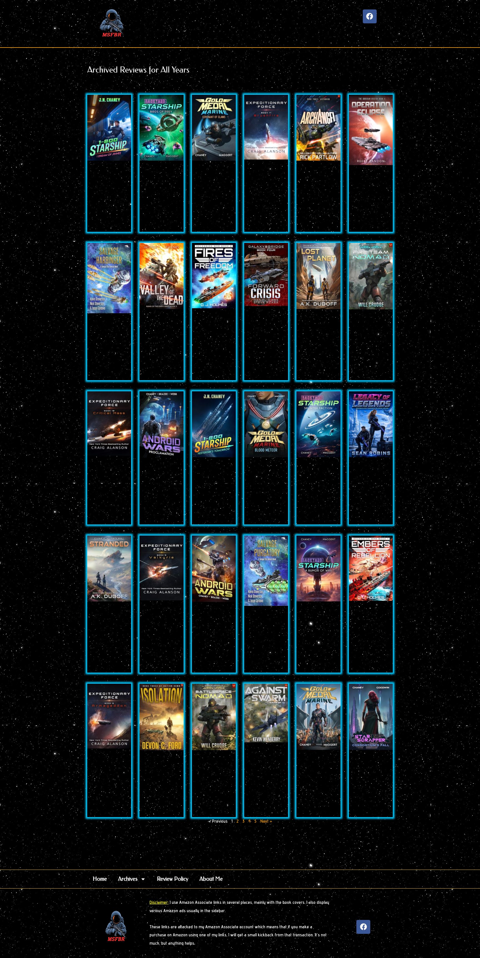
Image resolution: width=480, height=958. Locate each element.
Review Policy (172, 879)
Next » (266, 821)
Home (100, 879)
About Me (211, 879)
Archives (128, 879)
